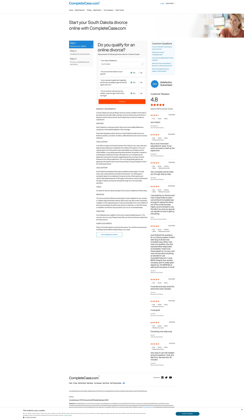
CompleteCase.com (84, 377)
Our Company (108, 10)
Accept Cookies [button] (187, 414)
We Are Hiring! (82, 383)
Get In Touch (120, 10)
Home (71, 10)
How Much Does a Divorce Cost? (128, 391)
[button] (87, 417)
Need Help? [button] (170, 3)
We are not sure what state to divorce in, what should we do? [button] (162, 64)
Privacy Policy (68, 415)
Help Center (97, 10)
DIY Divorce (100, 391)
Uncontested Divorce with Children (78, 391)
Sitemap (71, 397)
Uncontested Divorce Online (111, 391)
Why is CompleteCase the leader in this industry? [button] (160, 70)
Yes (134, 73)
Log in (162, 3)
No (141, 73)
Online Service (79, 10)
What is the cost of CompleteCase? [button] (158, 53)
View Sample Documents (109, 234)
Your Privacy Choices (115, 383)
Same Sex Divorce (142, 391)
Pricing (89, 10)
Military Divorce (92, 391)
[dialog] (122, 414)
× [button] (242, 409)
